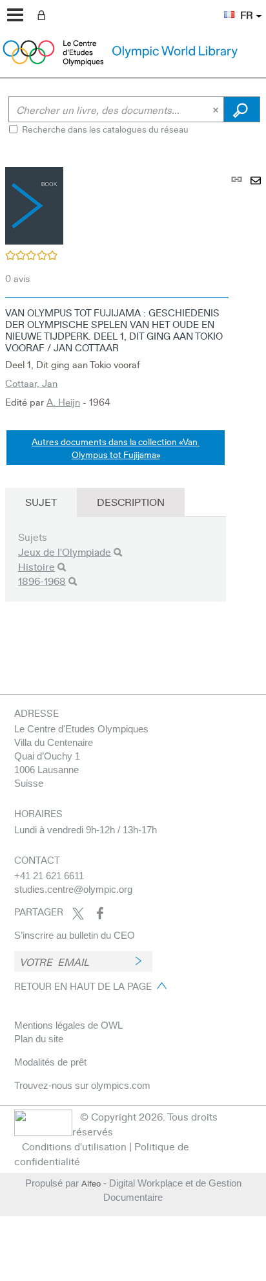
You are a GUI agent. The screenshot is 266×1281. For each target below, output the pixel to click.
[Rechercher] (118, 552)
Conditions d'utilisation (74, 1146)
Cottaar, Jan (31, 383)
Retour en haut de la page (83, 986)
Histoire (36, 566)
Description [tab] (131, 501)
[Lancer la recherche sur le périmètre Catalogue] (241, 109)
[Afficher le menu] (15, 15)
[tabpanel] (133, 401)
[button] (222, 7)
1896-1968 (42, 580)
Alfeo (91, 1183)
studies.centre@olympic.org (73, 889)
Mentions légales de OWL (68, 1025)
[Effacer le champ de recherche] (217, 109)
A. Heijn (63, 402)
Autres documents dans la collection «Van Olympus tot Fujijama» (116, 448)
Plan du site (38, 1038)
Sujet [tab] (41, 501)
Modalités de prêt (50, 1062)
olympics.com (120, 1085)
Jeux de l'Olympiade (64, 551)
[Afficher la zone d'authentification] (44, 14)
